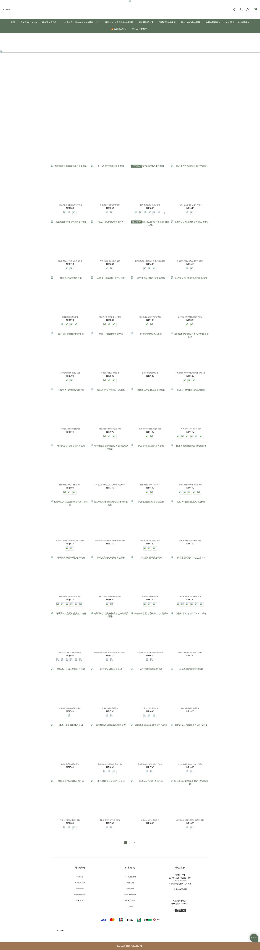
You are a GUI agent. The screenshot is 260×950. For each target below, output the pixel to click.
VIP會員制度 (80, 882)
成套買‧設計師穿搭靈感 (236, 22)
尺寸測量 (130, 906)
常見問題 (130, 882)
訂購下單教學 (130, 894)
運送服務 (130, 888)
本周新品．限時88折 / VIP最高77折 (81, 22)
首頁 (13, 22)
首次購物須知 (130, 876)
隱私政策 (80, 900)
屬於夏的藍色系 (146, 22)
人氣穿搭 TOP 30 (28, 22)
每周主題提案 (212, 22)
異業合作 (80, 888)
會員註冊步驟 (80, 894)
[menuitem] (125, 842)
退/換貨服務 (130, 900)
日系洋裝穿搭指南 (167, 22)
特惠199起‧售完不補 (190, 22)
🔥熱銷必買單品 (118, 29)
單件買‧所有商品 (139, 29)
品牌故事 (80, 876)
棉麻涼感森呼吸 (49, 22)
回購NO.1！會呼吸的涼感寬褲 (119, 22)
